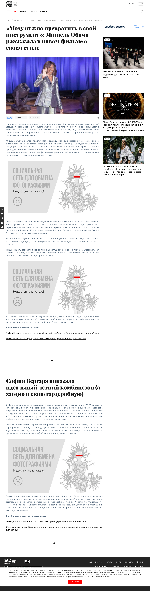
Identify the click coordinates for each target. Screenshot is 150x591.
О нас (118, 562)
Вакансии (128, 567)
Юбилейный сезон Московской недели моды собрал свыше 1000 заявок (121, 74)
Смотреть (99, 562)
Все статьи (136, 26)
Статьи (15, 20)
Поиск (141, 562)
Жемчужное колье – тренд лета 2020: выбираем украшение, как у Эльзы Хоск (46, 338)
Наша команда (102, 567)
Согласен (75, 581)
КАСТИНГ (43, 12)
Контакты (128, 562)
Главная (9, 20)
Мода (21, 20)
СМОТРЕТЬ (23, 12)
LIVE (14, 12)
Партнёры (139, 567)
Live (90, 562)
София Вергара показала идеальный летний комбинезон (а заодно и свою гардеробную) (52, 333)
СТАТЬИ (34, 12)
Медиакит (116, 567)
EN (133, 4)
